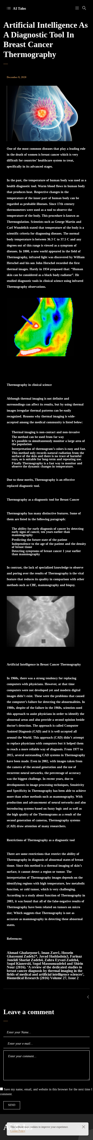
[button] (46, 376)
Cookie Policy (17, 1131)
